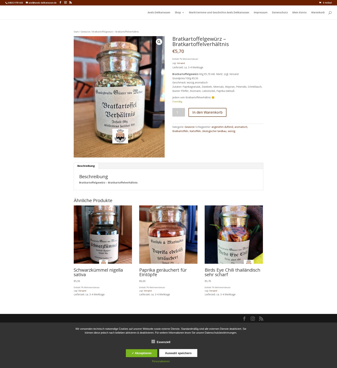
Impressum (260, 12)
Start (76, 31)
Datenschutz (280, 12)
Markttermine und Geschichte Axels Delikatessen (219, 12)
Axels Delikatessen (159, 12)
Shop (178, 12)
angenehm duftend (222, 127)
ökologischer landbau (214, 131)
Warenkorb (318, 12)
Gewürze (85, 31)
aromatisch (240, 127)
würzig (231, 131)
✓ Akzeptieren (141, 353)
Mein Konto (299, 12)
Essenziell (163, 342)
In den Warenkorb (207, 112)
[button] (159, 42)
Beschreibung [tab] (86, 165)
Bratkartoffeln (180, 131)
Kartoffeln (195, 131)
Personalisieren (161, 361)
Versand (181, 63)
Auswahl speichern (178, 353)
